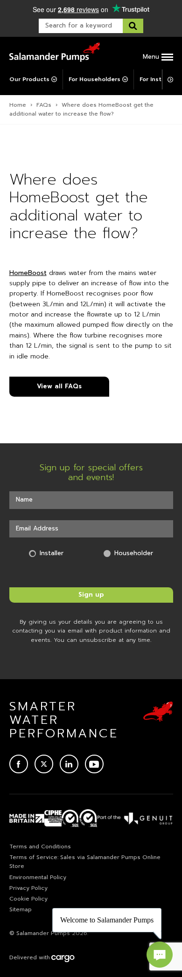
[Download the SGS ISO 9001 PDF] (88, 818)
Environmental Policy (37, 877)
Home (17, 105)
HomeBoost (28, 273)
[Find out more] (135, 818)
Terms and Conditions (40, 846)
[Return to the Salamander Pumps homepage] (54, 52)
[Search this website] (133, 26)
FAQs (43, 105)
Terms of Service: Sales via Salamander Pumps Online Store (85, 861)
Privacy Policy (28, 888)
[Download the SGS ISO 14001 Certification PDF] (71, 818)
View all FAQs (59, 386)
